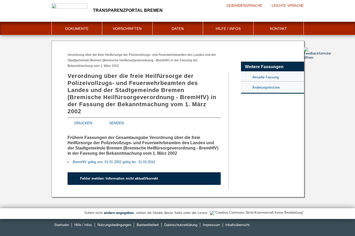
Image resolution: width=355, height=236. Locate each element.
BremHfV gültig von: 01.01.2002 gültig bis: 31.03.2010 (114, 162)
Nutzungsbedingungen (114, 225)
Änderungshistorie (266, 87)
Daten (178, 28)
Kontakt (278, 28)
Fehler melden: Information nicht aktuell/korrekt (119, 178)
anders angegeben (119, 213)
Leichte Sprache (288, 6)
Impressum (211, 225)
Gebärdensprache (244, 6)
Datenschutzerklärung (180, 225)
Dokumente (77, 28)
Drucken (83, 123)
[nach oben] (339, 220)
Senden (116, 123)
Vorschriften (127, 28)
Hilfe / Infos (228, 28)
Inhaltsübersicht (237, 225)
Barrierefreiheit (148, 225)
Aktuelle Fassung (265, 77)
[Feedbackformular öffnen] (310, 68)
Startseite (61, 225)
